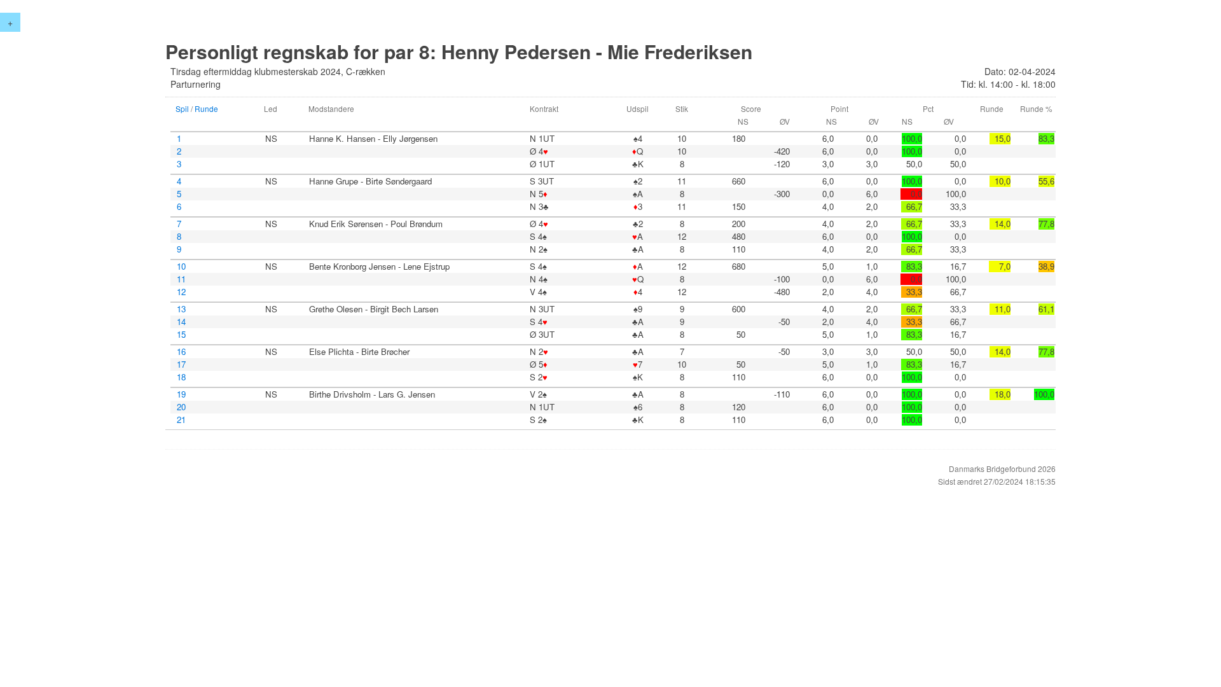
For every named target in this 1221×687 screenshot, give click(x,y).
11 (181, 279)
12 (181, 292)
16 (181, 351)
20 (181, 407)
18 (181, 377)
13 (181, 309)
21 (181, 420)
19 (181, 394)
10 (181, 266)
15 (181, 334)
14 (181, 322)
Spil (182, 108)
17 (181, 364)
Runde (206, 108)
